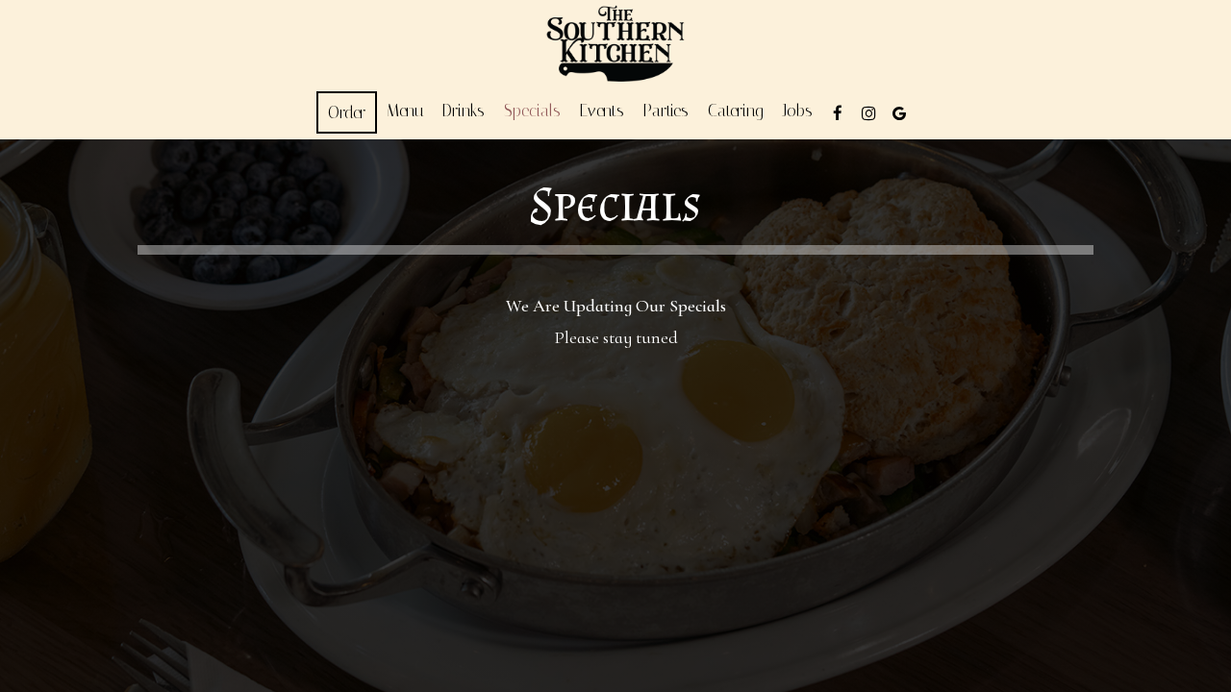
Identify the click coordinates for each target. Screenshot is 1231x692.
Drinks (463, 110)
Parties (666, 110)
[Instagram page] (868, 113)
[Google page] (899, 113)
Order (346, 112)
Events (602, 110)
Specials (532, 110)
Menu (405, 110)
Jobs (798, 110)
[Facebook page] (837, 113)
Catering (736, 110)
